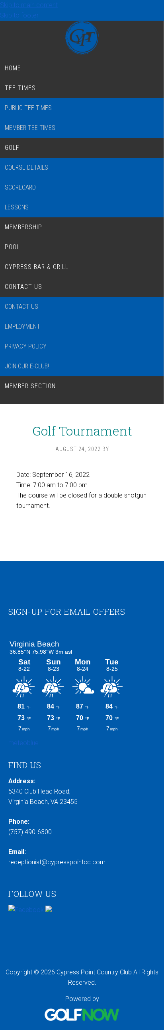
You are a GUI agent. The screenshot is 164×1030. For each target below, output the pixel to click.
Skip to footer (19, 15)
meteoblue (23, 743)
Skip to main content (29, 5)
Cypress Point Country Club (82, 37)
